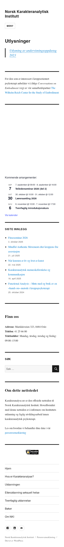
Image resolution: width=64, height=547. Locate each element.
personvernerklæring (15, 432)
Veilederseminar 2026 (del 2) (31, 188)
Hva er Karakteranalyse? (19, 476)
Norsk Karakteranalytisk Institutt (27, 14)
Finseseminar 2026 (18, 237)
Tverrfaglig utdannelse (18, 500)
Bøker (8, 508)
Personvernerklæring (46, 537)
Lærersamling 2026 (26, 198)
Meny (10, 25)
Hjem (8, 468)
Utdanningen (12, 484)
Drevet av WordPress (14, 540)
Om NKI (9, 516)
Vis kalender (11, 215)
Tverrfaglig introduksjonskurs (32, 208)
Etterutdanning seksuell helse (22, 492)
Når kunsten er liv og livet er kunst (26, 260)
